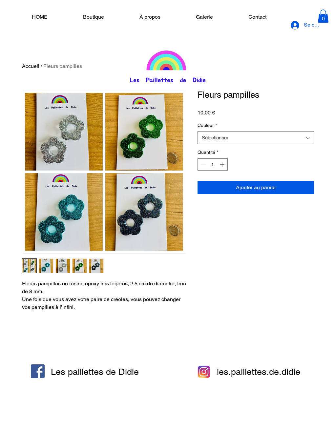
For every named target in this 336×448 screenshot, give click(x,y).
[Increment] (223, 164)
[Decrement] (203, 164)
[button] (323, 16)
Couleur (207, 125)
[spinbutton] (213, 164)
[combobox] (256, 137)
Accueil (30, 66)
